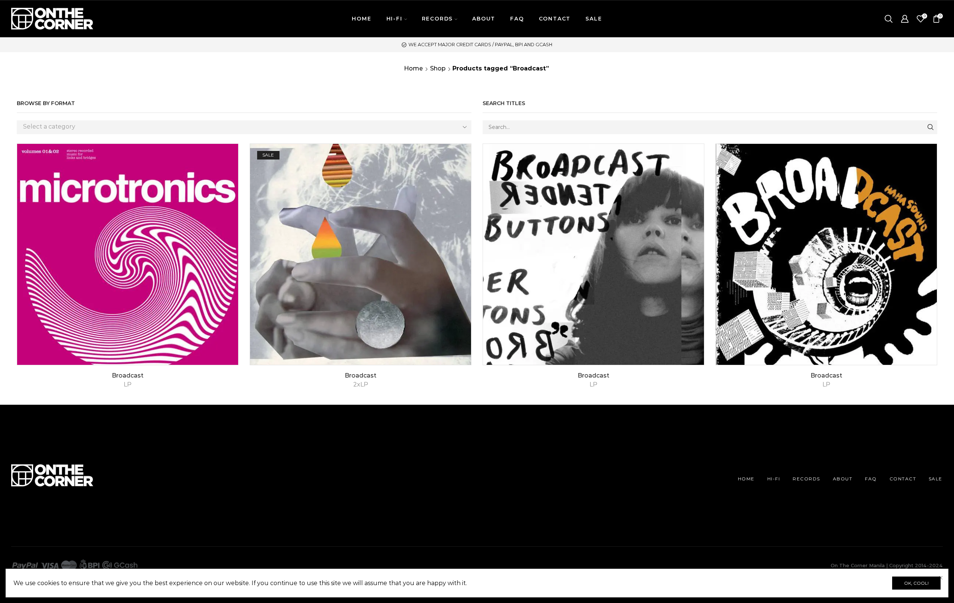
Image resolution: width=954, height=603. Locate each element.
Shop (438, 68)
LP (128, 384)
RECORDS (806, 479)
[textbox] (238, 127)
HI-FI (773, 479)
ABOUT (483, 18)
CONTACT (555, 18)
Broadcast (127, 375)
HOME (361, 18)
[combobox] (244, 127)
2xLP (360, 384)
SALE (593, 18)
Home (413, 68)
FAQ (517, 18)
